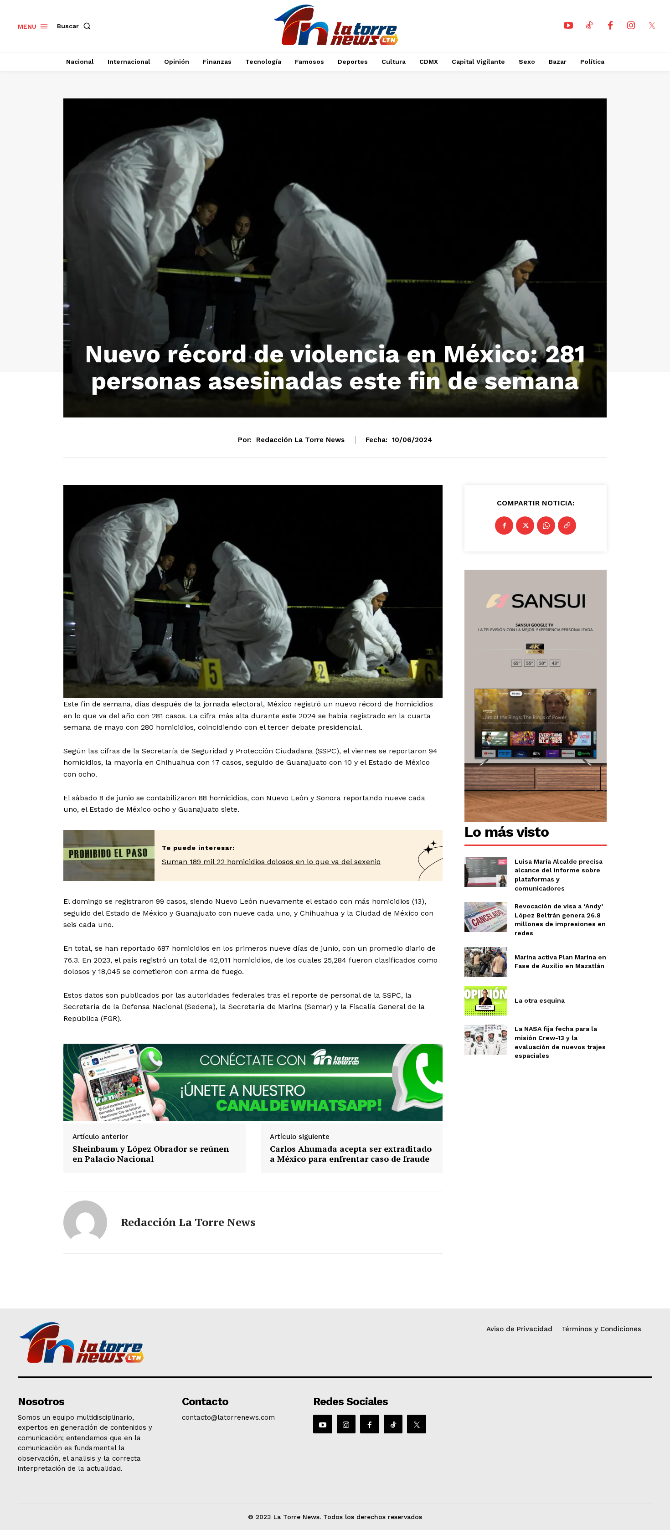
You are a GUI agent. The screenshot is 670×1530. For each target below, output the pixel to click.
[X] (652, 26)
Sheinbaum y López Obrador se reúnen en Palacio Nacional (150, 1154)
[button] (75, 26)
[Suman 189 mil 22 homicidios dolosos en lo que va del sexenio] (109, 855)
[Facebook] (610, 26)
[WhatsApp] (546, 525)
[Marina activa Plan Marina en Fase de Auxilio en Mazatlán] (485, 962)
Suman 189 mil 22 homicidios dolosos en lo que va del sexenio (271, 861)
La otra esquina (540, 1000)
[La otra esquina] (485, 1000)
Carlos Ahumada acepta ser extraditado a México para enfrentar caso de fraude (351, 1154)
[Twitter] (525, 525)
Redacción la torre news (300, 440)
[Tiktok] (589, 26)
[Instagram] (631, 26)
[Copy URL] (567, 525)
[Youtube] (568, 26)
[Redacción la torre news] (85, 1222)
